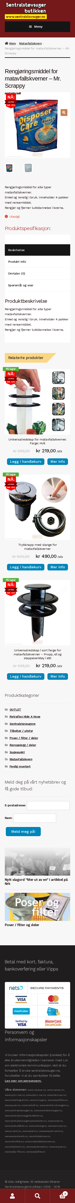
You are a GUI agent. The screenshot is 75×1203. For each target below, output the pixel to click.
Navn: (9, 818)
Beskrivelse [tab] (16, 250)
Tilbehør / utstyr (21, 731)
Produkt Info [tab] (17, 262)
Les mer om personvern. (23, 1081)
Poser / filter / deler (24, 738)
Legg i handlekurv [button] (25, 461)
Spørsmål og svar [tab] (20, 285)
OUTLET (15, 709)
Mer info (57, 461)
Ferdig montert (20, 766)
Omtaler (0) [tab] (16, 273)
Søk (37, 1196)
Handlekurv (58, 1192)
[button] (64, 112)
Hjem (12, 43)
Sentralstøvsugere (23, 724)
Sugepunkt (17, 752)
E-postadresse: (16, 805)
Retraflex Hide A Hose (25, 716)
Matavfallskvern (30, 43)
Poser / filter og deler (22, 925)
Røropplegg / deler (23, 745)
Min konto (12, 1196)
